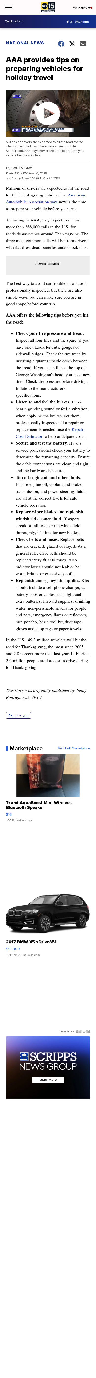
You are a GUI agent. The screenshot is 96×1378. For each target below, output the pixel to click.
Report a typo (18, 715)
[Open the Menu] (8, 7)
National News (25, 42)
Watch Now (81, 7)
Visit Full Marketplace (74, 748)
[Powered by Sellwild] (83, 1031)
